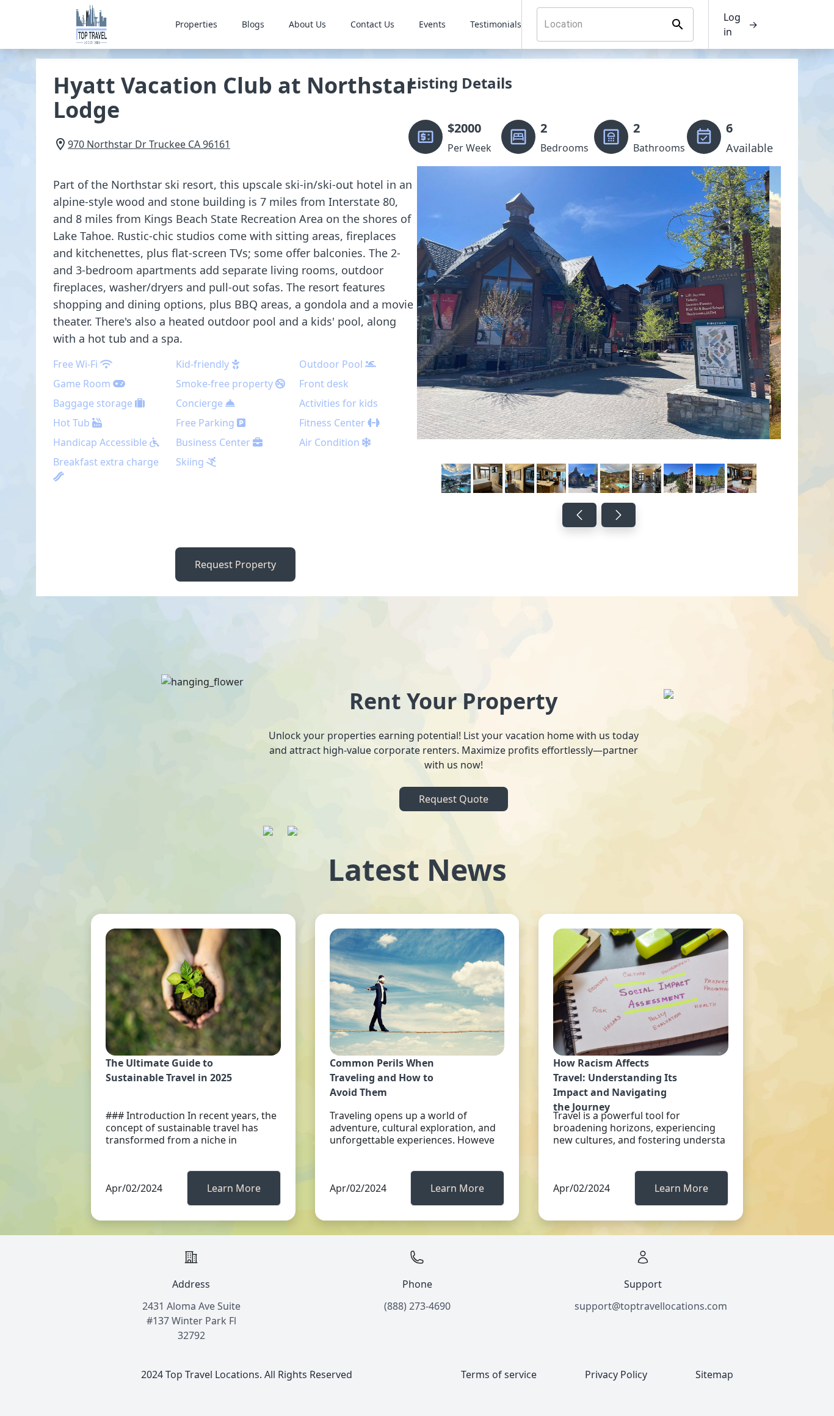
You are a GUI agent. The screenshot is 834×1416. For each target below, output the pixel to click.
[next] (618, 515)
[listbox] (599, 332)
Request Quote (453, 799)
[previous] (579, 515)
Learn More (234, 1188)
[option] (599, 332)
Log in (740, 24)
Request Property (235, 564)
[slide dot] (456, 478)
